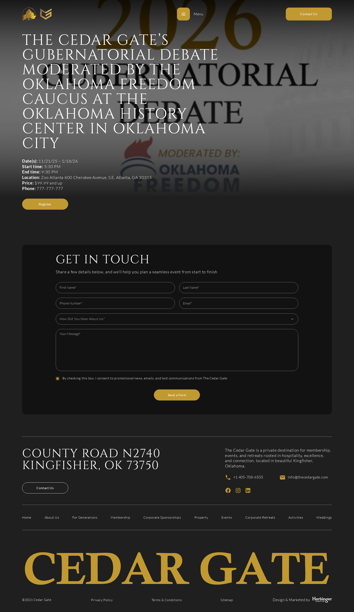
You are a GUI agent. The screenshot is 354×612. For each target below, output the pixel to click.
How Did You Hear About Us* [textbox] (82, 319)
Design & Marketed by (291, 600)
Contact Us (45, 488)
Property (201, 517)
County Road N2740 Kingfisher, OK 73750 (91, 459)
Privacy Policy (102, 600)
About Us (52, 517)
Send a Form (177, 395)
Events (226, 517)
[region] (177, 350)
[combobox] (177, 319)
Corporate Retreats (260, 517)
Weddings (324, 517)
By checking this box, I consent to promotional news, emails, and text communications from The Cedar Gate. (145, 378)
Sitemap (226, 600)
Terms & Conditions (167, 600)
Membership (120, 517)
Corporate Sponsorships (162, 517)
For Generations (85, 517)
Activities (295, 517)
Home (26, 517)
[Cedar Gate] (37, 14)
